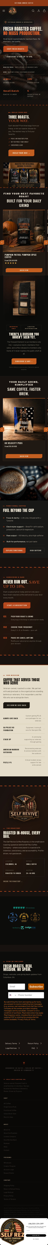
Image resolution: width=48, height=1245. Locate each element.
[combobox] (12, 995)
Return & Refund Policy (12, 1189)
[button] (4, 11)
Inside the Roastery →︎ (13, 881)
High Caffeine (35, 550)
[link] (38, 11)
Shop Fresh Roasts (15, 49)
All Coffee (7, 1103)
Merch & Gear (8, 1117)
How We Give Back (10, 1140)
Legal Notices (11, 1048)
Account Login (9, 1169)
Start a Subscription (17, 605)
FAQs (5, 1147)
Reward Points (9, 1173)
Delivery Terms (11, 1043)
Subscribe (36, 986)
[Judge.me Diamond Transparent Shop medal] (12, 917)
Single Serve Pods (10, 1107)
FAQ (33, 1048)
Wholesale (7, 1163)
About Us (7, 1130)
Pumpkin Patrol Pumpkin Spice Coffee (21, 256)
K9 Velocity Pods (13, 443)
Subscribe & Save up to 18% (20, 56)
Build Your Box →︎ (21, 153)
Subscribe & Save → (24, 361)
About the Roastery (10, 1133)
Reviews (7, 1143)
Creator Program (10, 1166)
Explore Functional (14, 550)
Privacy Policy (8, 1196)
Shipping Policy (9, 1185)
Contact (6, 1150)
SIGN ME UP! (36, 1235)
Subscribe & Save (10, 1114)
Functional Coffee (10, 1110)
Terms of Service (10, 1199)
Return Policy (33, 1043)
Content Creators (10, 1136)
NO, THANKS (36, 1239)
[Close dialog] (46, 1219)
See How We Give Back (16, 705)
